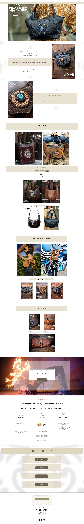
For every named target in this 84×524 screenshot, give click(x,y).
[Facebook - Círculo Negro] (40, 520)
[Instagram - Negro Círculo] (44, 520)
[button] (44, 1)
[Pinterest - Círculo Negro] (42, 520)
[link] (64, 1)
